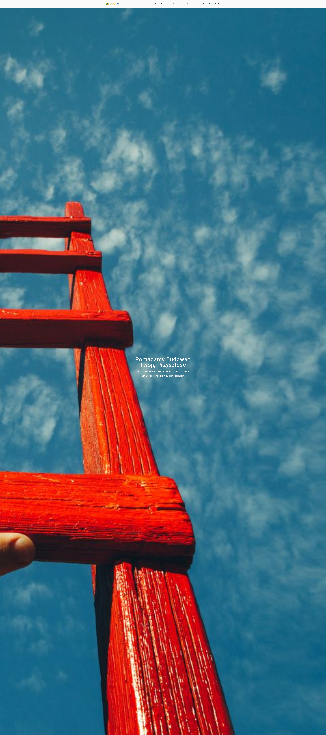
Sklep (205, 4)
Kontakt (217, 4)
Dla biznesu (164, 4)
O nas (157, 4)
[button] (151, 384)
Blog (210, 4)
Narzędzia (195, 4)
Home (150, 4)
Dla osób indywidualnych (180, 4)
